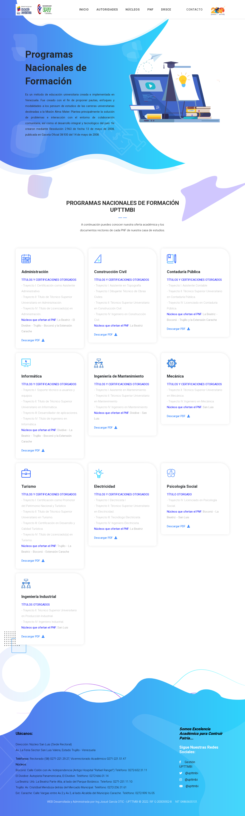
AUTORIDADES (107, 9)
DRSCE (166, 9)
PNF (150, 9)
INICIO (84, 9)
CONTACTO (194, 9)
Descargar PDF (31, 340)
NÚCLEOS (133, 9)
